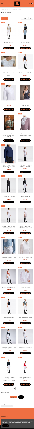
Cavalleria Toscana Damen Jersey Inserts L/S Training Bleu (9, 166)
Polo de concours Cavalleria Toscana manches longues (25, 134)
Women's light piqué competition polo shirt (9, 318)
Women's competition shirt (8, 287)
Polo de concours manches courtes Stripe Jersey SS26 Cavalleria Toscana (8, 228)
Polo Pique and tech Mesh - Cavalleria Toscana (25, 73)
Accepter (5, 425)
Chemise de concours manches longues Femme (25, 197)
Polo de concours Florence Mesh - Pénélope (25, 104)
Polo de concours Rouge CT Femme (25, 378)
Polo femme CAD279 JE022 (8, 104)
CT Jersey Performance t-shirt (9, 197)
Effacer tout (13, 397)
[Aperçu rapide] (11, 41)
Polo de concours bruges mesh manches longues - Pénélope (9, 135)
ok (21, 397)
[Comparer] (9, 41)
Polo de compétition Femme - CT (25, 318)
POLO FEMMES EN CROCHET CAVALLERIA (8, 43)
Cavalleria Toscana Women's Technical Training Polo (25, 348)
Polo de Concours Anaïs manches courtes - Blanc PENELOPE (9, 74)
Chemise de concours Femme (25, 288)
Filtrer (5, 18)
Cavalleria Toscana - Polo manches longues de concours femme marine (9, 379)
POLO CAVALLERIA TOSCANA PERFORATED (25, 43)
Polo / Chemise (5, 392)
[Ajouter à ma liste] (7, 41)
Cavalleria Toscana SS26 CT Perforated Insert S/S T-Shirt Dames (25, 228)
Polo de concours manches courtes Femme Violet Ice (25, 165)
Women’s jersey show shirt (25, 257)
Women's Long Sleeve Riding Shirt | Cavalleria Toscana (9, 258)
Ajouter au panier (9, 48)
